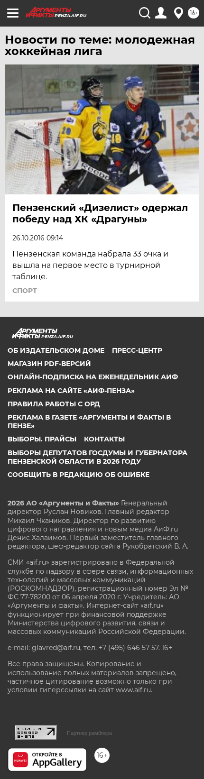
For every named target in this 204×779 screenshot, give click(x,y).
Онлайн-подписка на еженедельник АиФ (93, 377)
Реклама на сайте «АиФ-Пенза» (71, 390)
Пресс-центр (137, 350)
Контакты (104, 439)
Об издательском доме (56, 350)
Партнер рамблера (89, 733)
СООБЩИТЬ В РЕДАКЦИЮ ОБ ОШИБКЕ (78, 474)
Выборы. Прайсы (42, 439)
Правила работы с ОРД (54, 404)
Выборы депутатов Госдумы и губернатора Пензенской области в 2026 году (97, 457)
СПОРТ (24, 290)
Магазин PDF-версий (49, 363)
